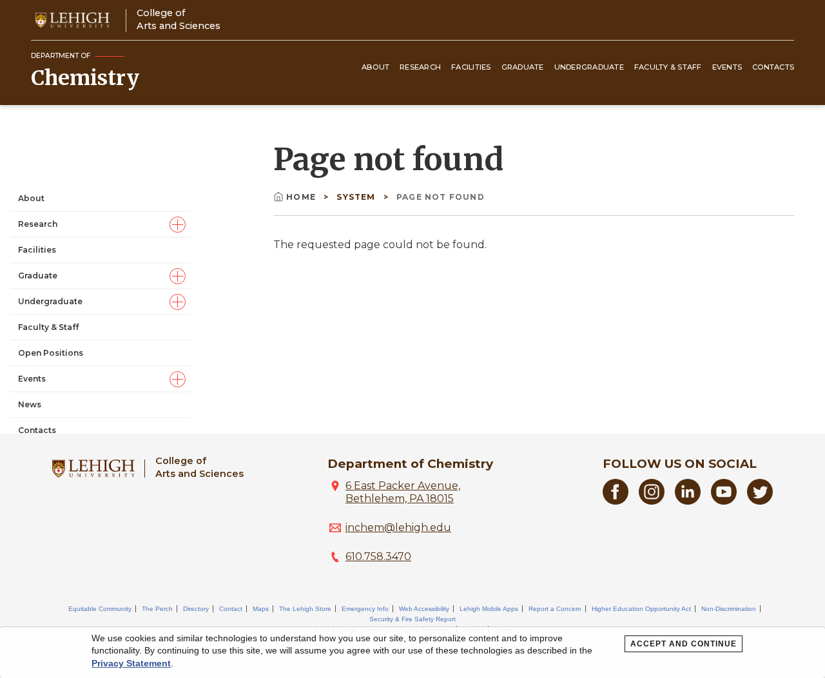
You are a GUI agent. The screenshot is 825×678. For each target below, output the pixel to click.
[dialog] (412, 652)
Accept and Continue (683, 643)
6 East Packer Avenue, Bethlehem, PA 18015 (402, 492)
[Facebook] (615, 501)
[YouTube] (724, 501)
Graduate (522, 67)
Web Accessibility (424, 608)
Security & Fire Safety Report (412, 619)
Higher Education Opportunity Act (641, 608)
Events (727, 67)
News (29, 404)
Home (302, 197)
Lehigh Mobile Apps (489, 608)
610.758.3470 (378, 556)
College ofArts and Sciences (178, 19)
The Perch (157, 608)
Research (420, 67)
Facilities (471, 67)
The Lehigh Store (305, 608)
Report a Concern (555, 608)
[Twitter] (760, 501)
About (375, 67)
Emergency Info (365, 608)
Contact (230, 608)
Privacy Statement (131, 663)
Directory (196, 608)
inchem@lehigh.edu (398, 527)
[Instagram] (652, 501)
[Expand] (178, 225)
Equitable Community (99, 608)
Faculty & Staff (668, 67)
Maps (261, 608)
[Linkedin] (688, 501)
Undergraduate (589, 67)
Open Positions (50, 353)
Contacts (773, 67)
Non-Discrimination (728, 608)
